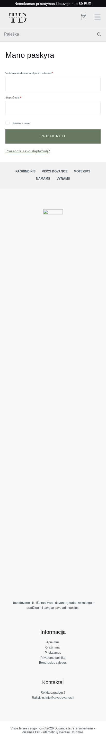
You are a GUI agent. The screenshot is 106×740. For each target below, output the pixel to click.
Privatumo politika (52, 658)
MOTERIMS (82, 171)
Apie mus (52, 642)
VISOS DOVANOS (54, 171)
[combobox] (46, 34)
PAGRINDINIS (25, 171)
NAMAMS (43, 178)
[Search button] (99, 34)
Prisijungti (53, 136)
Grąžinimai (52, 647)
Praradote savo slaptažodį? (27, 151)
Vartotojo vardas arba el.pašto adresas (35, 72)
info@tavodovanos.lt (60, 698)
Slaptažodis (19, 97)
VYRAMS (63, 178)
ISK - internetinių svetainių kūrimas (59, 732)
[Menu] (97, 17)
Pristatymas (53, 652)
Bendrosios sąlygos (53, 662)
